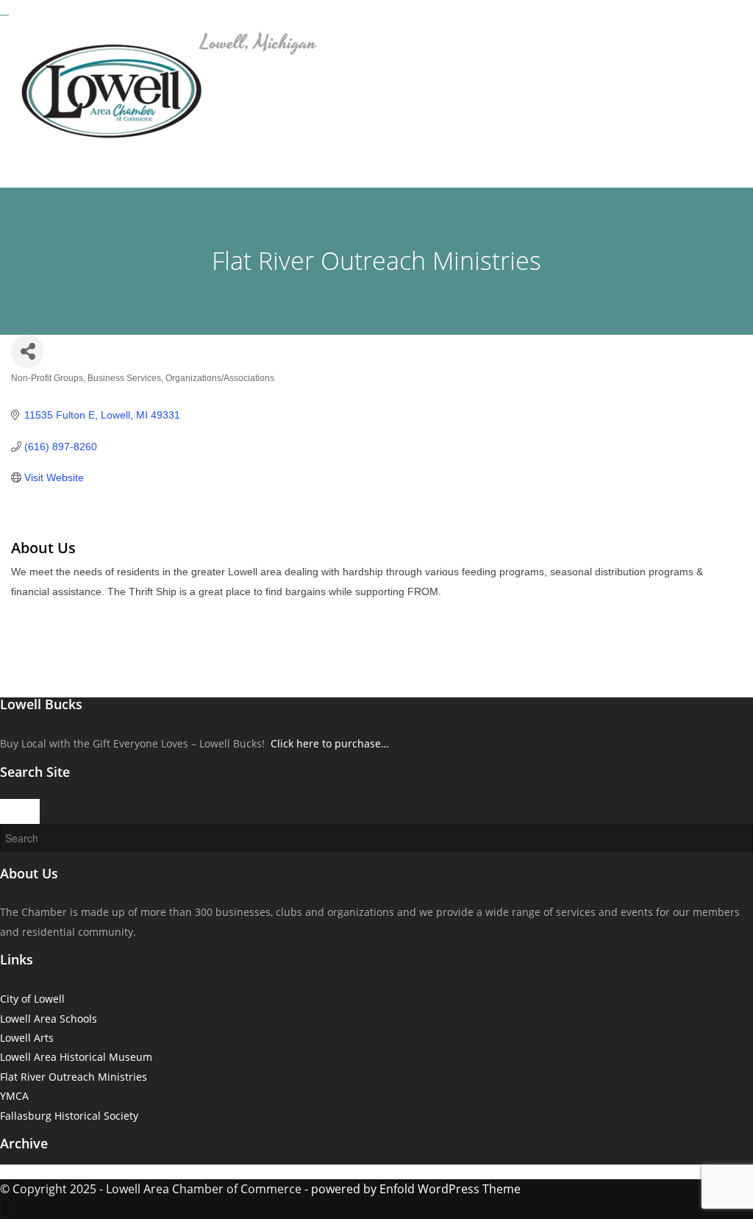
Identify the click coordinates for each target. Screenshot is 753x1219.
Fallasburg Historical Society (69, 1116)
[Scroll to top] (5, 1208)
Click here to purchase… (330, 743)
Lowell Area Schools (48, 1019)
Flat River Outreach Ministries (73, 1077)
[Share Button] (27, 351)
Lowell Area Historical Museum (76, 1057)
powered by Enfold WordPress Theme (416, 1189)
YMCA (14, 1096)
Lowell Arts (27, 1038)
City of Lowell (32, 999)
